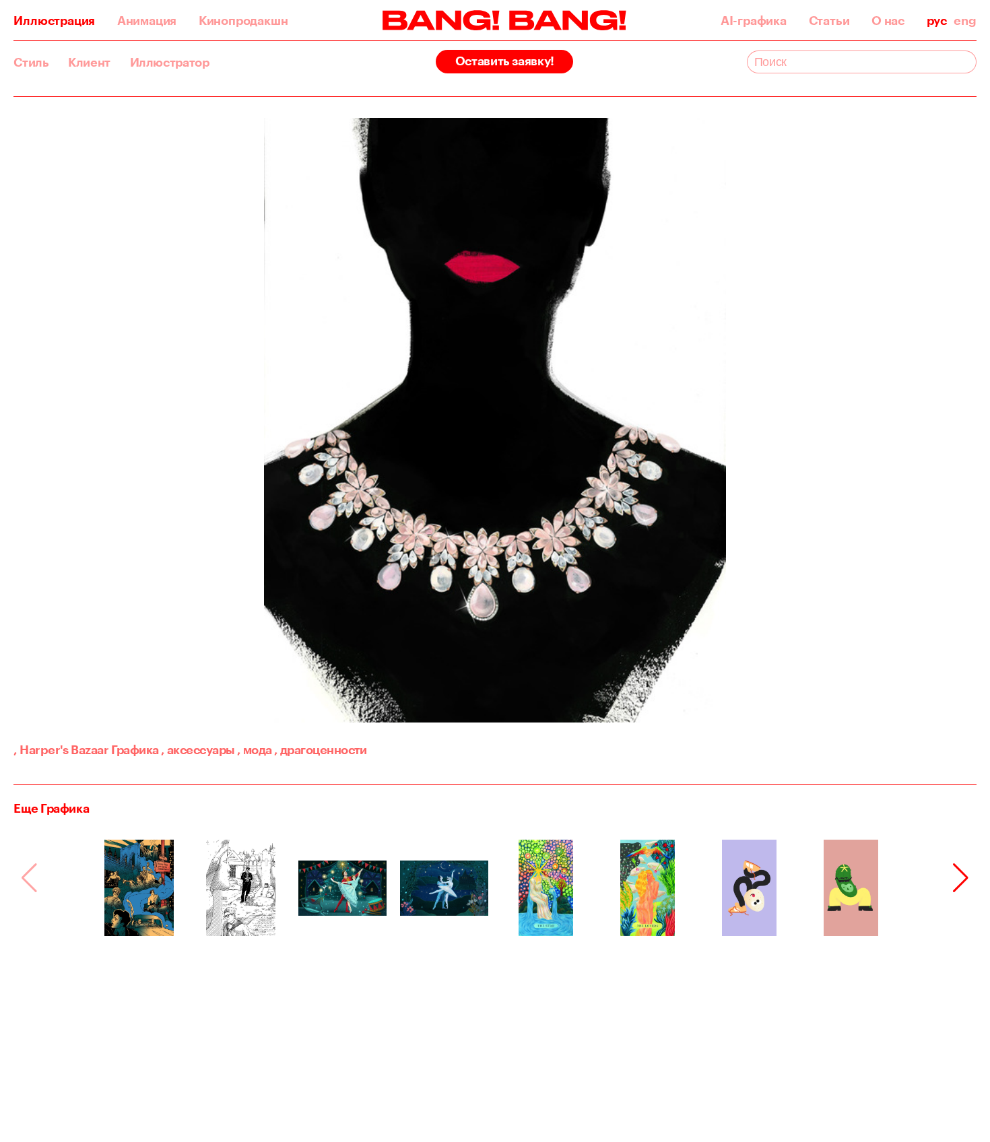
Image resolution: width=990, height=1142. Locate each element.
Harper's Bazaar (60, 749)
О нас (887, 20)
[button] (961, 878)
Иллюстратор (169, 62)
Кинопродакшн (243, 20)
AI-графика (754, 20)
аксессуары (197, 749)
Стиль (30, 62)
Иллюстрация (54, 20)
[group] (139, 888)
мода (254, 749)
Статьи (829, 20)
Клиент (89, 62)
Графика (135, 749)
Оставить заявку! (504, 60)
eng (965, 20)
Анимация (146, 20)
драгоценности (320, 749)
